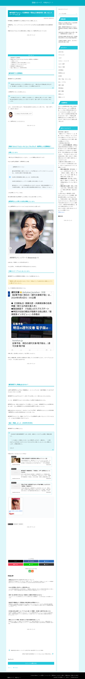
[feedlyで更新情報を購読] (30, 571)
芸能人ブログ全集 (74, 675)
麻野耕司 (21, 524)
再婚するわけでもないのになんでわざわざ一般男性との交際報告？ (25, 59)
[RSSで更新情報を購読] (32, 571)
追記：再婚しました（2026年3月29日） (19, 67)
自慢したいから (15, 61)
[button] (46, 564)
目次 (29, 55)
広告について (61, 212)
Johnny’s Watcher (34, 675)
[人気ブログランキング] (60, 216)
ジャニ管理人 (41, 675)
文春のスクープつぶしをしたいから (19, 64)
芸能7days (54, 675)
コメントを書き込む (31, 663)
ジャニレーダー (48, 675)
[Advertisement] (31, 44)
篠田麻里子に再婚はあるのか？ (17, 66)
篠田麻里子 (16, 524)
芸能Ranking (67, 675)
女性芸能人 (11, 524)
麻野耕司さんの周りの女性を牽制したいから (21, 62)
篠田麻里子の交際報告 (15, 57)
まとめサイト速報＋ (60, 675)
